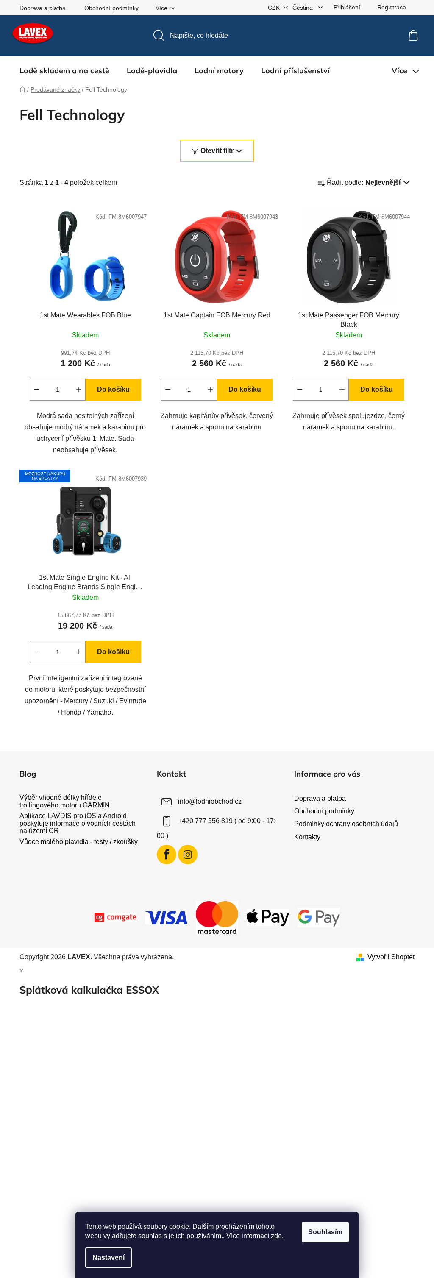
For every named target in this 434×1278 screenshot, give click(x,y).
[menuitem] (64, 70)
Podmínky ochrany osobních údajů (346, 823)
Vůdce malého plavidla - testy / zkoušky (78, 841)
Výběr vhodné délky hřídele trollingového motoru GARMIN (64, 801)
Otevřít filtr (217, 150)
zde (276, 1235)
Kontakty (307, 837)
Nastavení (108, 1257)
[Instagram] (188, 854)
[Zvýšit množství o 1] (78, 389)
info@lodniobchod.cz (210, 801)
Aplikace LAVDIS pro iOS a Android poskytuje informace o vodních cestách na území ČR (77, 823)
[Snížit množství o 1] (36, 389)
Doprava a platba (42, 8)
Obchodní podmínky (111, 8)
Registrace (391, 7)
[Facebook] (166, 854)
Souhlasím (325, 1232)
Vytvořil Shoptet (391, 957)
